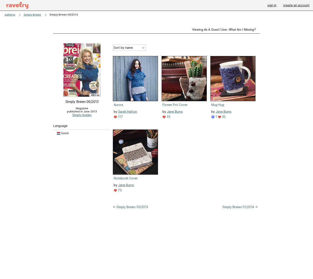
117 (120, 116)
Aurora (118, 104)
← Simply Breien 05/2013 (130, 207)
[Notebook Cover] (135, 152)
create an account (296, 5)
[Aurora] (135, 78)
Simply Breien (32, 14)
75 (119, 190)
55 (168, 116)
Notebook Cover (126, 178)
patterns (10, 14)
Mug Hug (217, 104)
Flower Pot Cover (175, 104)
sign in (271, 5)
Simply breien (82, 115)
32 (223, 116)
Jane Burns (175, 111)
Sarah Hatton (127, 111)
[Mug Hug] (233, 78)
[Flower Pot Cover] (184, 78)
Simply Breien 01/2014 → (240, 207)
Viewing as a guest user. (224, 29)
